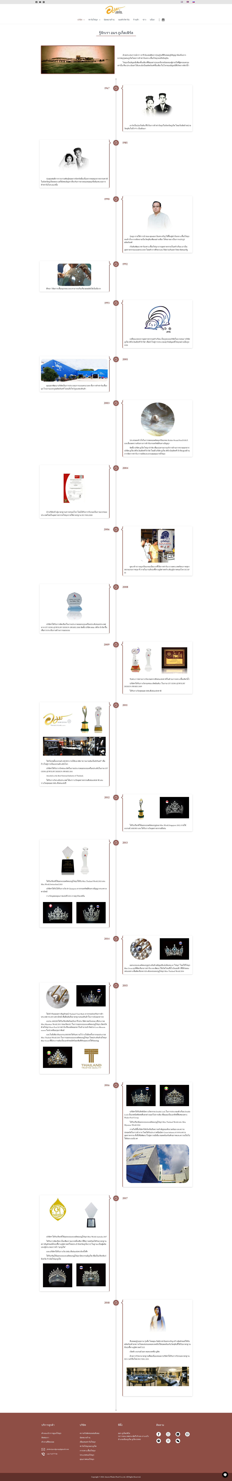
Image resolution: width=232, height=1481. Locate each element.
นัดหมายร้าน (109, 20)
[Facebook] (36, 2)
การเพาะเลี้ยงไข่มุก (87, 1451)
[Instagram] (44, 2)
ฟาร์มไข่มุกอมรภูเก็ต (88, 1446)
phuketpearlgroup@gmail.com (58, 1449)
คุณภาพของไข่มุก (87, 1459)
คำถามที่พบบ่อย (47, 1442)
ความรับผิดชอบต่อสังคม (89, 1433)
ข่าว (144, 20)
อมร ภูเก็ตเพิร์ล (124, 1433)
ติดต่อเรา (45, 1437)
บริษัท (79, 20)
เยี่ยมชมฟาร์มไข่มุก (88, 1442)
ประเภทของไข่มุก (87, 1455)
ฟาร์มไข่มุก (93, 20)
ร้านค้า (136, 20)
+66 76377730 (51, 1454)
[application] (83, 20)
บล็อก (152, 20)
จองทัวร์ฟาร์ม (123, 20)
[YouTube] (40, 2)
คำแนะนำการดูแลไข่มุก (51, 1433)
